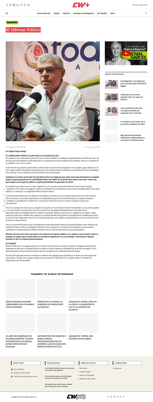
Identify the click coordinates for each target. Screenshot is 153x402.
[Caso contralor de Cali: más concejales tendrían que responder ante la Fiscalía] (111, 111)
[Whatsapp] (25, 5)
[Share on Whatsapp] (4, 206)
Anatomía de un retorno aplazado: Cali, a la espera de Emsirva (132, 97)
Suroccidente (43, 13)
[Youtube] (21, 5)
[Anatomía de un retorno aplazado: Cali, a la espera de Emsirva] (111, 97)
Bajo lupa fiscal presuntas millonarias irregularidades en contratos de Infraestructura (133, 137)
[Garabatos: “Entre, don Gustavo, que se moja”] (83, 323)
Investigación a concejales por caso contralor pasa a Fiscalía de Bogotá (133, 83)
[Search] (146, 13)
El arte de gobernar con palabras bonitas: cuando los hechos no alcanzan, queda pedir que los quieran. (19, 341)
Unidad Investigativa (83, 13)
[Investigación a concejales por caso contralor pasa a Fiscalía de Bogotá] (111, 84)
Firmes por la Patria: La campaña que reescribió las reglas (50, 304)
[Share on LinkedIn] (4, 200)
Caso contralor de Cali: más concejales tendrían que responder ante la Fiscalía (131, 110)
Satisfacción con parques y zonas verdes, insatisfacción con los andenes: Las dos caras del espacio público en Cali (51, 341)
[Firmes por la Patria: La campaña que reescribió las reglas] (52, 289)
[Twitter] (10, 5)
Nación (66, 13)
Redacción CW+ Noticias (17, 147)
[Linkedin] (17, 5)
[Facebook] (7, 5)
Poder (57, 13)
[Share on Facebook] (4, 190)
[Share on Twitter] (4, 195)
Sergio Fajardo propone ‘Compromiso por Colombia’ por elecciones (20, 304)
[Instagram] (14, 5)
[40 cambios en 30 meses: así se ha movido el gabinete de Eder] (111, 124)
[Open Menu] (7, 13)
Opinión (12, 22)
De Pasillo (102, 13)
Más (112, 13)
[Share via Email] (4, 211)
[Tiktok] (28, 5)
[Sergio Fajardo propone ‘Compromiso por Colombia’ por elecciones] (20, 289)
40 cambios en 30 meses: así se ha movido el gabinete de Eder (133, 123)
